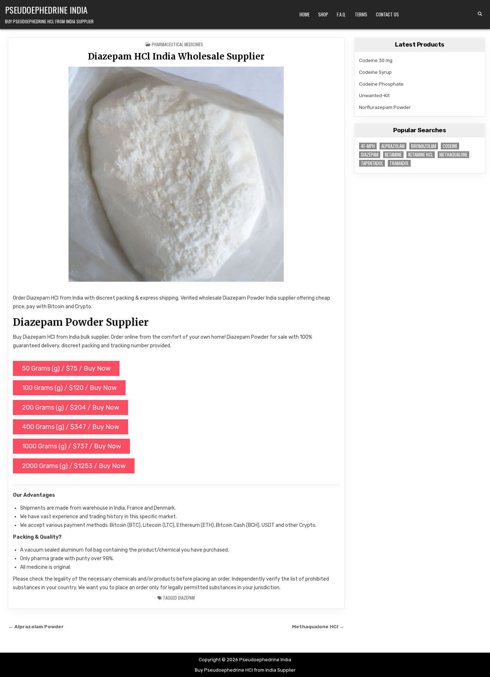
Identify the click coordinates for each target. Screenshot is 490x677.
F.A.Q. (341, 14)
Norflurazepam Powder (385, 107)
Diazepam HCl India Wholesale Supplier (176, 56)
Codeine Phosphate (381, 84)
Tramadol (399, 163)
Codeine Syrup (375, 72)
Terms (361, 14)
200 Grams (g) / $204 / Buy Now (70, 407)
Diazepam (186, 598)
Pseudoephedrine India (46, 9)
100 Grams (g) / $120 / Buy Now (69, 388)
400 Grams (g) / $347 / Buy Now (70, 427)
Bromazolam (423, 146)
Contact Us (387, 14)
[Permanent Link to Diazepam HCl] (176, 174)
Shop (323, 14)
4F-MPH (368, 146)
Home (305, 14)
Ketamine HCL (420, 154)
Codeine (450, 146)
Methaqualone (453, 154)
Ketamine (393, 154)
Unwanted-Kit (374, 95)
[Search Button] (480, 14)
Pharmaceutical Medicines (177, 44)
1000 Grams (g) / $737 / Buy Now (71, 446)
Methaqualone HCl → (318, 626)
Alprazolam (393, 146)
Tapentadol (372, 163)
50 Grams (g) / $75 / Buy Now (66, 368)
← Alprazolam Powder (36, 626)
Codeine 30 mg (375, 60)
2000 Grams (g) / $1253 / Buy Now (74, 466)
